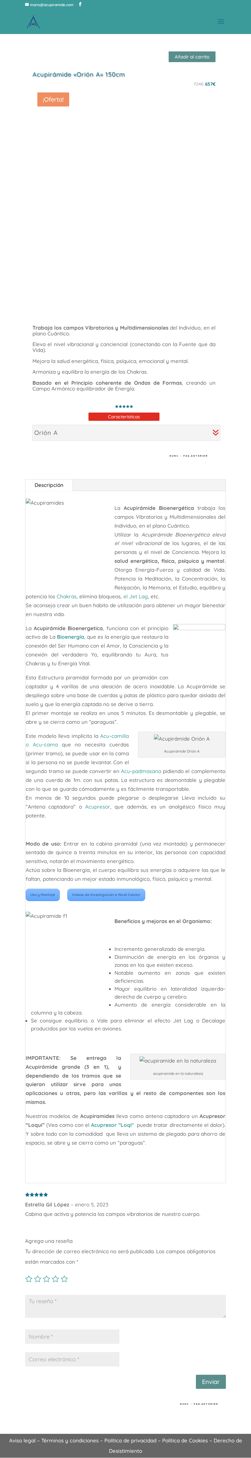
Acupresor (97, 806)
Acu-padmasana (141, 771)
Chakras (67, 596)
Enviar (211, 1381)
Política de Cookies (185, 1440)
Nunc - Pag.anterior (189, 455)
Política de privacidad (130, 1440)
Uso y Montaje (42, 894)
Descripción (49, 485)
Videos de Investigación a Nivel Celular (106, 894)
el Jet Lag (135, 596)
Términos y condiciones (70, 1440)
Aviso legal (22, 1440)
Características (124, 417)
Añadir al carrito (192, 57)
